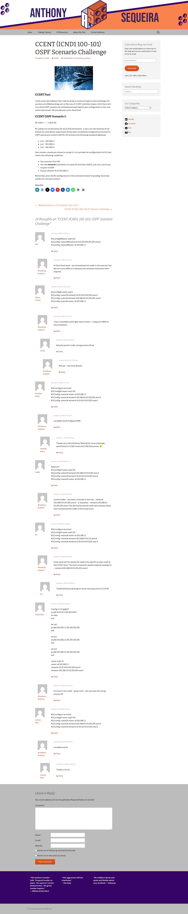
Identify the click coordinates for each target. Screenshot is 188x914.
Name (38, 835)
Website (38, 845)
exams (80, 58)
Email (38, 840)
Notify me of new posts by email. (51, 855)
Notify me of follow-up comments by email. (56, 850)
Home (29, 32)
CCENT (56, 58)
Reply (55, 251)
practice (87, 58)
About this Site (79, 32)
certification (67, 58)
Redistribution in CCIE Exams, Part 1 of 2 (56, 205)
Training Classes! (44, 32)
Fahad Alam (39, 614)
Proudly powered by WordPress (39, 909)
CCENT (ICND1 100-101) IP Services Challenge (88, 209)
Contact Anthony (97, 32)
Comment (40, 805)
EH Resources (62, 32)
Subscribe (132, 68)
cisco (75, 58)
